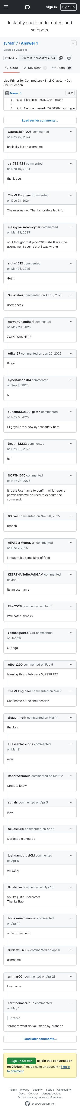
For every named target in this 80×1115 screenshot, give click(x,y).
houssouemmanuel (22, 918)
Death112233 (17, 443)
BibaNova (15, 887)
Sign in (51, 7)
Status (50, 1089)
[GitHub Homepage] (27, 1104)
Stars (64, 68)
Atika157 (14, 353)
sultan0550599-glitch (24, 412)
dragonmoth (17, 717)
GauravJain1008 (20, 131)
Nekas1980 (16, 829)
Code (14, 68)
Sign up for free (21, 1061)
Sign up (68, 7)
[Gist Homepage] (27, 7)
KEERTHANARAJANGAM (25, 574)
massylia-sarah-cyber (24, 227)
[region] (40, 104)
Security (38, 1089)
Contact (33, 1093)
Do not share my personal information (40, 1097)
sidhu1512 (15, 263)
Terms (13, 1089)
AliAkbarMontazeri (21, 542)
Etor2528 (15, 606)
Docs (22, 1093)
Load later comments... (40, 1039)
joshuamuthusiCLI (21, 855)
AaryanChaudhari (21, 321)
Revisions (37, 68)
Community (64, 1089)
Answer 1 (29, 43)
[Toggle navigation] (6, 7)
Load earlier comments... (40, 120)
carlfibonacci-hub (21, 1003)
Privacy (24, 1089)
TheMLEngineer (19, 195)
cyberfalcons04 (19, 380)
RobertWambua (19, 776)
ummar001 (16, 976)
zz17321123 (16, 163)
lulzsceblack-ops (20, 744)
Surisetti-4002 (18, 950)
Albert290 (15, 664)
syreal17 (10, 43)
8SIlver (13, 516)
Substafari (15, 295)
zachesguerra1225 (21, 632)
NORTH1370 (16, 475)
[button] (60, 58)
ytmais (13, 802)
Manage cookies (51, 1093)
